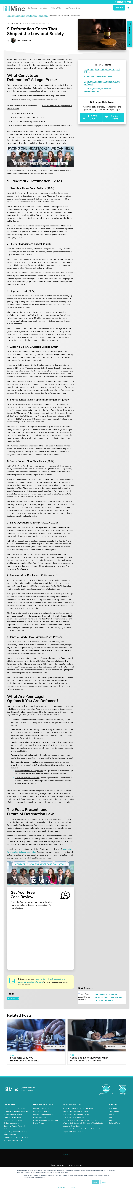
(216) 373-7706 (124, 2)
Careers (112, 1068)
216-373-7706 (93, 117)
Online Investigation (11, 1077)
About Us (43, 8)
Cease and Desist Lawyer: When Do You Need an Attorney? (89, 1007)
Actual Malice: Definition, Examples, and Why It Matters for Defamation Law (108, 945)
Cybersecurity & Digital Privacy (16, 1085)
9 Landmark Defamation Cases (98, 76)
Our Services (32, 8)
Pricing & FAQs (56, 8)
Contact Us (119, 8)
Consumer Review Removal (14, 1074)
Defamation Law (43, 15)
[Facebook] (60, 1126)
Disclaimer (72, 1135)
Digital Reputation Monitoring (15, 1080)
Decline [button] (104, 1182)
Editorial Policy (115, 1071)
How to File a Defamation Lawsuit (76, 1062)
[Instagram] (64, 1126)
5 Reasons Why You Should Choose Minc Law (24, 1007)
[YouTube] (72, 1126)
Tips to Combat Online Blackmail (75, 1059)
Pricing (112, 1062)
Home (9, 15)
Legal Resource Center (72, 8)
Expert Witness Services (13, 1088)
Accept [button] (95, 1182)
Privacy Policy (61, 1135)
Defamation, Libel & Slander (14, 1056)
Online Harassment (11, 1071)
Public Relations (10, 1083)
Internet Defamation (31, 15)
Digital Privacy (38, 1071)
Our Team (113, 1056)
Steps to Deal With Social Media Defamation (80, 1068)
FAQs (111, 1065)
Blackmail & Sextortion (12, 1065)
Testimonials (114, 1059)
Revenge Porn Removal (13, 1068)
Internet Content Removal (13, 1062)
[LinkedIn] (68, 1126)
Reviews (66, 1103)
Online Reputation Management (16, 1059)
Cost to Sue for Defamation (73, 1065)
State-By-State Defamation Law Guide (78, 1056)
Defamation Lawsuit (41, 1059)
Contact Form (115, 117)
